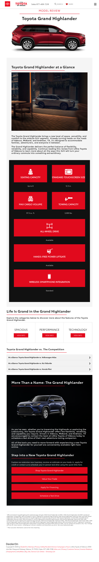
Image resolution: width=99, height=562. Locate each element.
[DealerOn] (12, 544)
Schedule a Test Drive (49, 495)
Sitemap (31, 547)
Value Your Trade (49, 478)
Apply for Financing (49, 487)
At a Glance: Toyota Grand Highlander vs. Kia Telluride (30, 363)
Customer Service (73, 549)
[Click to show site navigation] (95, 4)
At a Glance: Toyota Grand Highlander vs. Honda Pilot (30, 369)
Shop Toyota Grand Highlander (49, 470)
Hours (68, 547)
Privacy (37, 547)
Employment (11, 551)
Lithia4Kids (20, 551)
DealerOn (24, 547)
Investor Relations (86, 549)
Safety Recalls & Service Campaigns (53, 547)
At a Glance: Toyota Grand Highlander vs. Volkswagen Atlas (32, 357)
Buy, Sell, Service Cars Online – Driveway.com (40, 551)
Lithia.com (57, 549)
